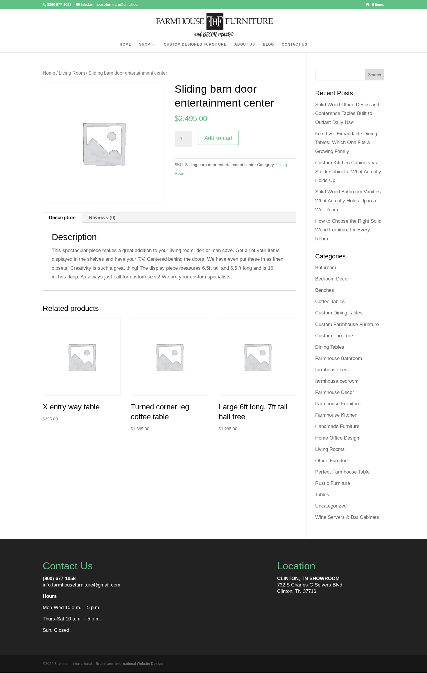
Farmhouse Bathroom (338, 358)
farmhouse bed (331, 370)
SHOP (144, 44)
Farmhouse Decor (334, 392)
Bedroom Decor (332, 279)
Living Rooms (330, 449)
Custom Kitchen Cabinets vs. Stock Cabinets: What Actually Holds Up (348, 171)
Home (49, 73)
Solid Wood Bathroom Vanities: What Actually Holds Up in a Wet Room (348, 200)
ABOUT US (244, 44)
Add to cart (218, 138)
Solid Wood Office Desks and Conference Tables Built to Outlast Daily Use (347, 113)
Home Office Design (337, 438)
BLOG (268, 44)
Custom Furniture (334, 336)
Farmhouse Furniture (337, 403)
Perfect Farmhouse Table (342, 472)
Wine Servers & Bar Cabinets (347, 517)
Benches (324, 290)
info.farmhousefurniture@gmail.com (81, 585)
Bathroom (325, 267)
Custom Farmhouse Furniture (347, 324)
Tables (322, 494)
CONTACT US (294, 44)
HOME (125, 44)
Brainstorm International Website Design (129, 664)
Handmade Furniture (337, 426)
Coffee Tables (330, 301)
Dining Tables (329, 347)
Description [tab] (62, 217)
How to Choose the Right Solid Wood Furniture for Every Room (348, 230)
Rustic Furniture (332, 483)
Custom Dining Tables (339, 313)
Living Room (72, 73)
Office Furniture (332, 460)
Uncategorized (331, 506)
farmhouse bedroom (336, 381)
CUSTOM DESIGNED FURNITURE (195, 44)
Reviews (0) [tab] (102, 217)
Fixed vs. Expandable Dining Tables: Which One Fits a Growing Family (346, 142)
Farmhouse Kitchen (336, 415)
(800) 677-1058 (59, 578)
